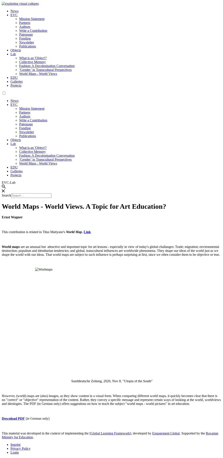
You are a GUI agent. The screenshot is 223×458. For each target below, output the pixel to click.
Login (14, 452)
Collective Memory (32, 62)
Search (6, 195)
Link (87, 232)
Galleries (16, 81)
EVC (14, 15)
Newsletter (26, 42)
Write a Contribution (33, 30)
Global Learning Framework (110, 433)
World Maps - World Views (38, 74)
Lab (13, 54)
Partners (24, 23)
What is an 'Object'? (33, 58)
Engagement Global (166, 433)
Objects (15, 50)
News (14, 11)
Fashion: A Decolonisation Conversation (47, 66)
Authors (24, 27)
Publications (27, 46)
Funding (25, 38)
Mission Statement (31, 19)
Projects (15, 85)
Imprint (15, 444)
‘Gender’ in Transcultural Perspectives (45, 70)
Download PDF (13, 418)
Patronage (26, 34)
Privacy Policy (20, 448)
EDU (14, 77)
